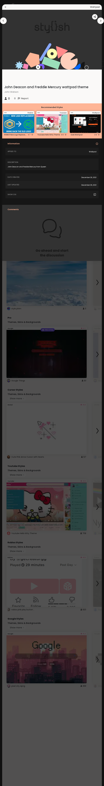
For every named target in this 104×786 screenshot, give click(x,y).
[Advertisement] (11, 393)
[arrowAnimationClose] (3, 20)
